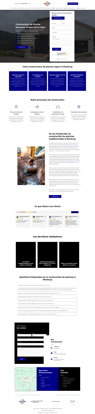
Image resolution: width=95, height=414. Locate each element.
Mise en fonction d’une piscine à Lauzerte (69, 264)
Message (54, 36)
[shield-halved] (58, 59)
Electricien (65, 377)
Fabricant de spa (66, 383)
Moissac (43, 383)
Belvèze (43, 386)
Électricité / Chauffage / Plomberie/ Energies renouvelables (42, 8)
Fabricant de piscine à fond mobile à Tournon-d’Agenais (47, 263)
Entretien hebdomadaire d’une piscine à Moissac (25, 263)
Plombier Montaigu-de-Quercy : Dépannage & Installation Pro (28, 394)
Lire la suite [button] (51, 226)
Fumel (42, 380)
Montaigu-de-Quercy (45, 385)
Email (53, 27)
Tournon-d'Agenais (45, 377)
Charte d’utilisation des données (55, 408)
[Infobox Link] (55, 348)
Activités (37, 408)
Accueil (11, 8)
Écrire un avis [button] (74, 212)
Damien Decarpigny (24, 216)
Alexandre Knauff (39, 216)
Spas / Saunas (21, 8)
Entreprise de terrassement (69, 378)
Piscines (15, 8)
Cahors (42, 378)
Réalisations (78, 8)
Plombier (65, 386)
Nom (63, 23)
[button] (18, 3)
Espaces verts (59, 8)
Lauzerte (43, 382)
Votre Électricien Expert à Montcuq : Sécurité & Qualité (68, 394)
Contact (83, 8)
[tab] (47, 287)
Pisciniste (65, 385)
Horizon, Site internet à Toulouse (50, 412)
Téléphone (54, 32)
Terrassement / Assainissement (69, 8)
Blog (34, 408)
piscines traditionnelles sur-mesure (69, 144)
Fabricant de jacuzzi (67, 382)
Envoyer (56, 49)
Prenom (54, 23)
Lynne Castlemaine (56, 216)
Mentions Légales (44, 408)
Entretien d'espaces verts (68, 380)
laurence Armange (72, 216)
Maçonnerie (27, 8)
